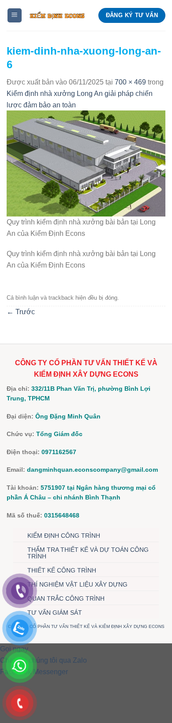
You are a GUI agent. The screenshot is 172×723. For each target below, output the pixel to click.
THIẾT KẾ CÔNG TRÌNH (61, 570)
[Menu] (14, 15)
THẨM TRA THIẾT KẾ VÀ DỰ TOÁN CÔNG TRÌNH (88, 553)
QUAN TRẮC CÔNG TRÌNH (66, 598)
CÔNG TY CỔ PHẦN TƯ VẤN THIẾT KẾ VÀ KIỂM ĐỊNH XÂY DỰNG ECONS (86, 626)
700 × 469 (130, 82)
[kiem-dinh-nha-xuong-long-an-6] (86, 163)
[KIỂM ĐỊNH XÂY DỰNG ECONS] (57, 15)
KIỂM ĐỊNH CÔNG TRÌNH (63, 535)
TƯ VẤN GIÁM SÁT (54, 612)
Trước (21, 312)
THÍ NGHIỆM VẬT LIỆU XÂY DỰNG (77, 584)
